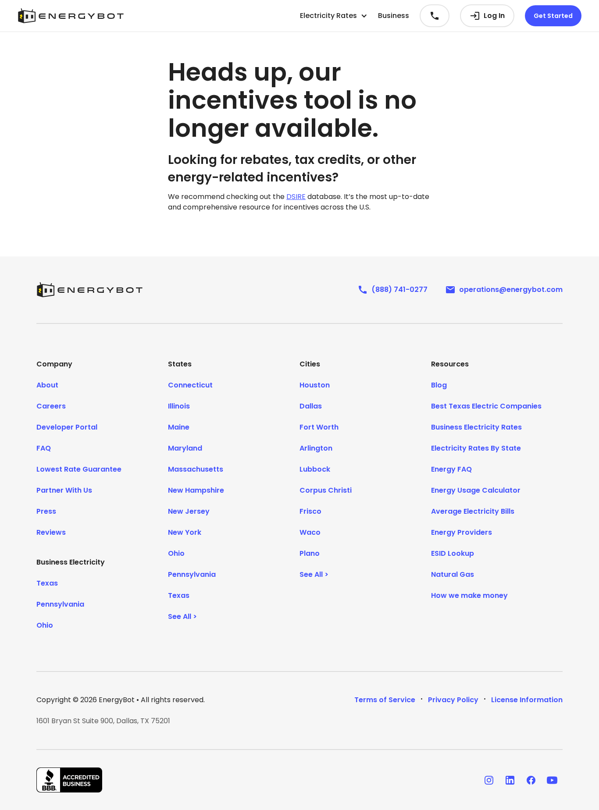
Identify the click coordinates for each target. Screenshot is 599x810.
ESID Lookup (452, 553)
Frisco (310, 511)
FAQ (43, 448)
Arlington (316, 448)
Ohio (44, 625)
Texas (47, 583)
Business (393, 16)
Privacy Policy (453, 700)
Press (46, 511)
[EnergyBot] (89, 290)
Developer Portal (66, 427)
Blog (439, 385)
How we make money (469, 595)
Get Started (553, 15)
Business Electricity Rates (476, 427)
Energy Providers (461, 532)
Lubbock (315, 469)
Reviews (51, 532)
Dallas (311, 406)
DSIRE (296, 197)
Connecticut (190, 385)
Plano (310, 553)
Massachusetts (195, 469)
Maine (178, 427)
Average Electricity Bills (472, 511)
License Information (527, 700)
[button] (333, 16)
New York (184, 532)
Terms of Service (384, 700)
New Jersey (189, 511)
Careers (51, 406)
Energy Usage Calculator (476, 490)
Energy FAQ (451, 469)
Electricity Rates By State (476, 448)
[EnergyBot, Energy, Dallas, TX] (69, 779)
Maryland (185, 448)
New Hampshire (196, 490)
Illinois (179, 406)
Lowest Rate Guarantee (78, 469)
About (47, 385)
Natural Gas (452, 574)
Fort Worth (319, 427)
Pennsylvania (60, 604)
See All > (182, 616)
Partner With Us (64, 490)
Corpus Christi (326, 490)
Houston (315, 385)
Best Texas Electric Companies (486, 406)
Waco (310, 532)
